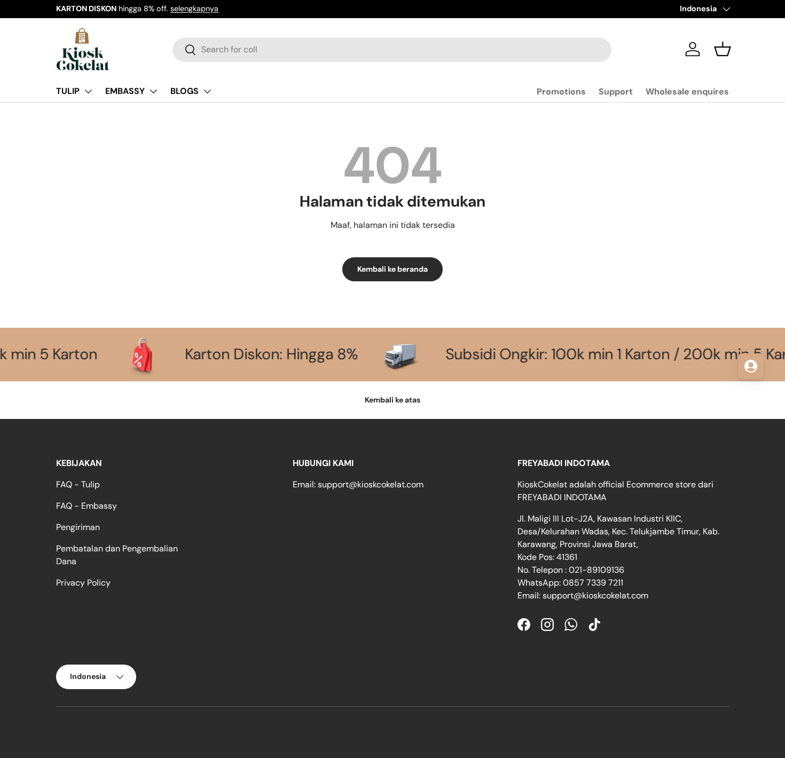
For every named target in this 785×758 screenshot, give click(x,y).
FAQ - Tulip (78, 484)
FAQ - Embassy (86, 505)
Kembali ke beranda (392, 269)
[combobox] (391, 49)
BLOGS (184, 91)
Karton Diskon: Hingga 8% (241, 354)
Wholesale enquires (687, 91)
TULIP (68, 91)
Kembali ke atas (392, 400)
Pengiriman (78, 527)
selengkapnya (194, 8)
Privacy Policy (83, 582)
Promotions (561, 91)
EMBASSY (125, 91)
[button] (722, 49)
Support (616, 91)
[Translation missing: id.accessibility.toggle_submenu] (88, 91)
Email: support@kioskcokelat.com (358, 484)
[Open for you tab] (751, 366)
